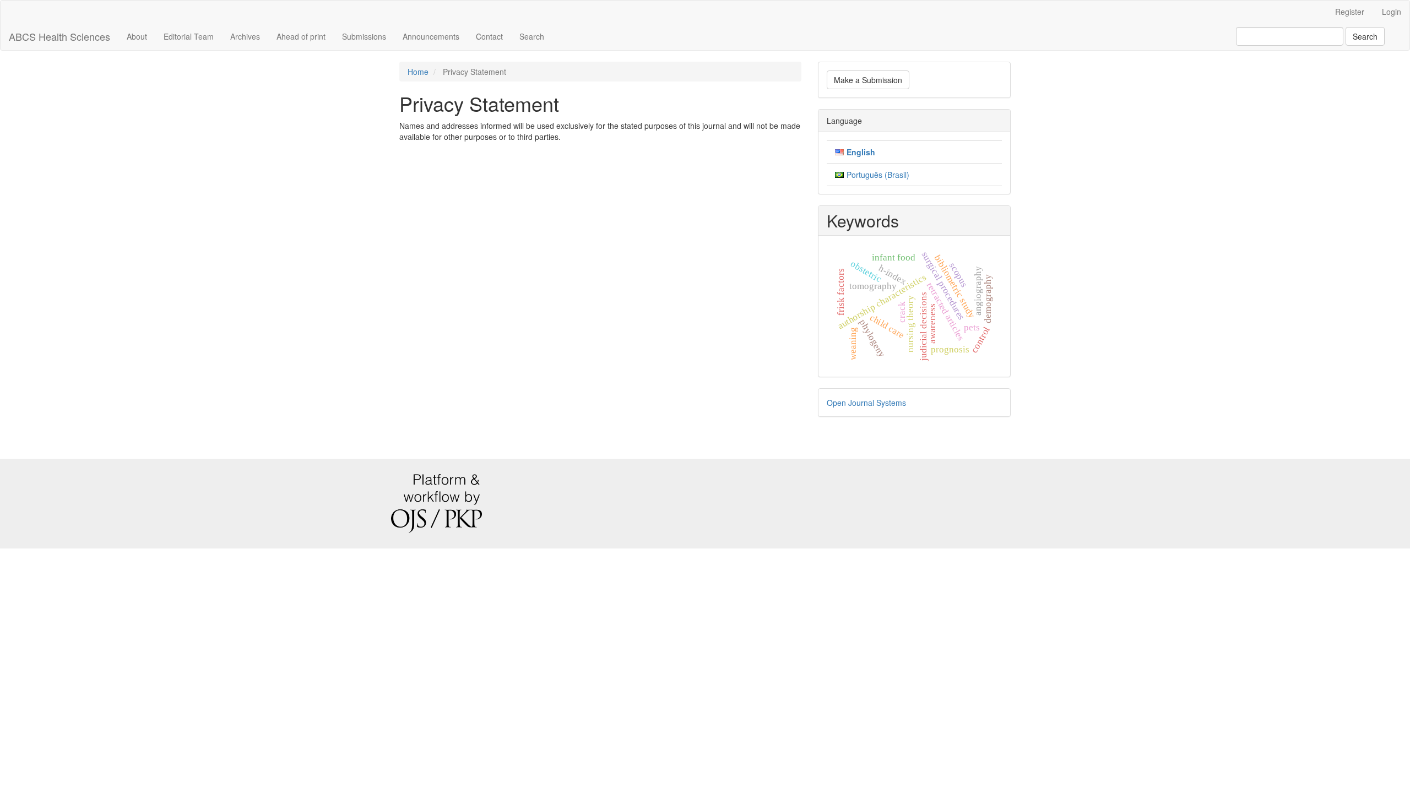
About (137, 36)
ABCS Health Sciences (59, 36)
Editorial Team (189, 36)
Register (1349, 11)
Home (418, 71)
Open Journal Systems (866, 402)
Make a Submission (868, 79)
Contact (489, 36)
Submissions (364, 36)
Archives (245, 36)
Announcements (431, 36)
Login (1391, 11)
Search (531, 36)
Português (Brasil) (878, 174)
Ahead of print (301, 36)
